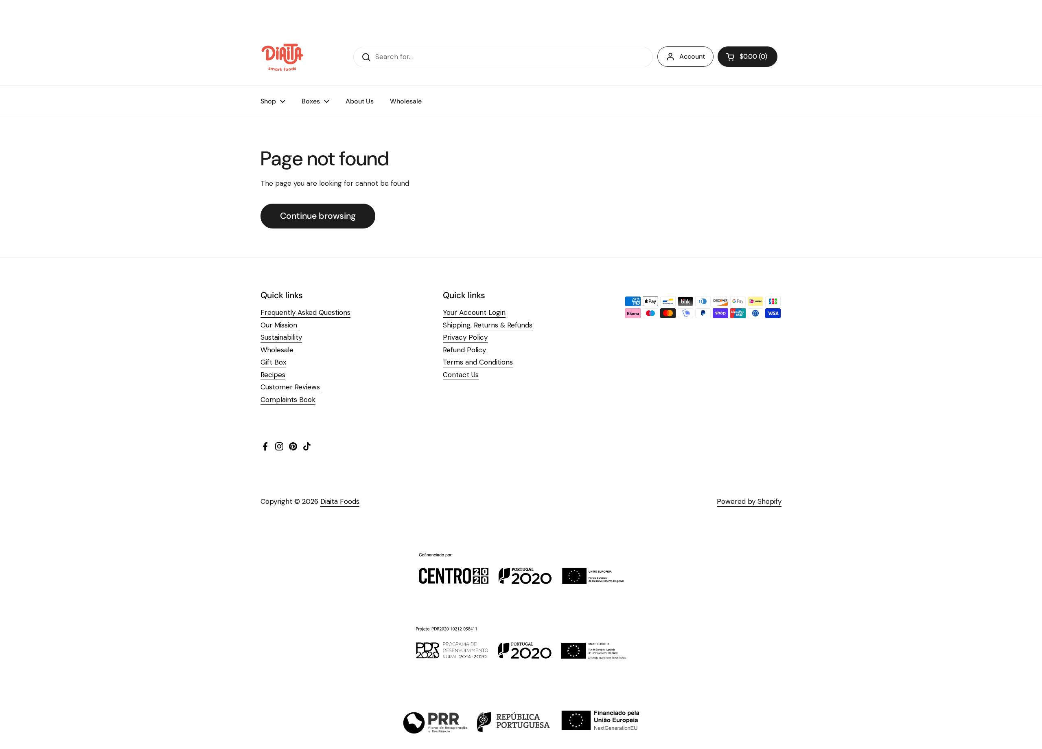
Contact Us (461, 374)
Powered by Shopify (749, 501)
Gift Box (273, 362)
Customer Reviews (290, 386)
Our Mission (278, 325)
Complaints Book (287, 399)
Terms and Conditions (478, 362)
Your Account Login (474, 312)
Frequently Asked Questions (305, 312)
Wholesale (276, 349)
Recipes (272, 374)
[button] (747, 56)
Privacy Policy (465, 337)
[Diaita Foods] (282, 57)
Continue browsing (318, 216)
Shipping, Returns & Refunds (487, 325)
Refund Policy (464, 349)
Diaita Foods (339, 501)
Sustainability (281, 337)
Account (692, 56)
